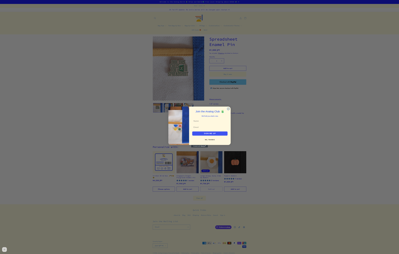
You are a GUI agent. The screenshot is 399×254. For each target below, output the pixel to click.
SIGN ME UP (210, 133)
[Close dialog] (228, 109)
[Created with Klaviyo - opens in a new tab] (199, 146)
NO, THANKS (210, 139)
